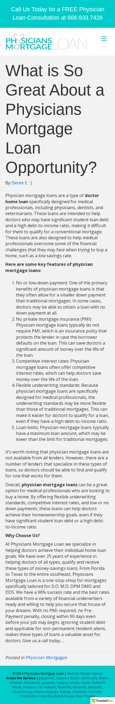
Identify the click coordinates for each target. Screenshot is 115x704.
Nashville (64, 687)
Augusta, (52, 691)
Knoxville (79, 687)
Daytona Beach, (68, 678)
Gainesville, (90, 678)
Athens (39, 691)
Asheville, (94, 691)
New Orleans (85, 696)
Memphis (95, 687)
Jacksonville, (46, 678)
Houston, (30, 687)
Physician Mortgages (46, 657)
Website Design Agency (84, 673)
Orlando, (17, 682)
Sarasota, (48, 682)
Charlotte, (79, 691)
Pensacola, (32, 682)
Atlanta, (75, 682)
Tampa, (62, 682)
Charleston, (28, 696)
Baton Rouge (64, 696)
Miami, (104, 678)
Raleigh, (66, 691)
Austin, (86, 682)
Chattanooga (22, 691)
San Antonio (47, 687)
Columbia (45, 696)
